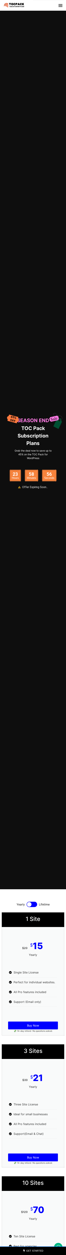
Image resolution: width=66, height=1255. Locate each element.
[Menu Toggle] (60, 5)
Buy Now (33, 1025)
